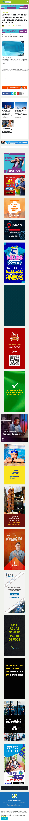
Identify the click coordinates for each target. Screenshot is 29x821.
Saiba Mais (3, 816)
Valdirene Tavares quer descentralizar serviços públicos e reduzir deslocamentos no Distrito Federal (21, 113)
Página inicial (5, 12)
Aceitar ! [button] (4, 818)
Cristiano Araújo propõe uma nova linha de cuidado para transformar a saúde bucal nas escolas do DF (8, 132)
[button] (1, 2)
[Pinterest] (18, 93)
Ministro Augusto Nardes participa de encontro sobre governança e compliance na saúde (7, 113)
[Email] (20, 93)
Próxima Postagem (24, 150)
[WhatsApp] (15, 93)
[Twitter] (12, 93)
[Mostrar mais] (23, 93)
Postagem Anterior (5, 150)
